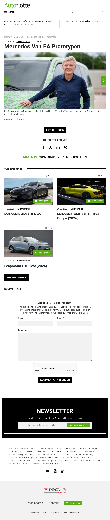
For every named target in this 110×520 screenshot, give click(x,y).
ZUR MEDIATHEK (16, 277)
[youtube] (47, 471)
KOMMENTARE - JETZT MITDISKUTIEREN (55, 156)
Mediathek (18, 37)
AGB (44, 513)
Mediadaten (35, 503)
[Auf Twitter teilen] (50, 147)
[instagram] (55, 471)
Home (7, 37)
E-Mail (20, 318)
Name (60, 318)
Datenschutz (55, 513)
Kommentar (23, 330)
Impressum (35, 513)
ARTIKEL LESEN (55, 130)
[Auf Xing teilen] (65, 147)
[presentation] (6, 80)
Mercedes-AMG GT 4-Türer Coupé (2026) (78, 216)
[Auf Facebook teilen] (44, 147)
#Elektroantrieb (23, 41)
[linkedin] (62, 471)
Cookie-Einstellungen (71, 513)
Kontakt (54, 503)
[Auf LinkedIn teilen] (58, 147)
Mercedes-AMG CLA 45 (22, 214)
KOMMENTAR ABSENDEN (55, 379)
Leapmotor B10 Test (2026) (25, 266)
